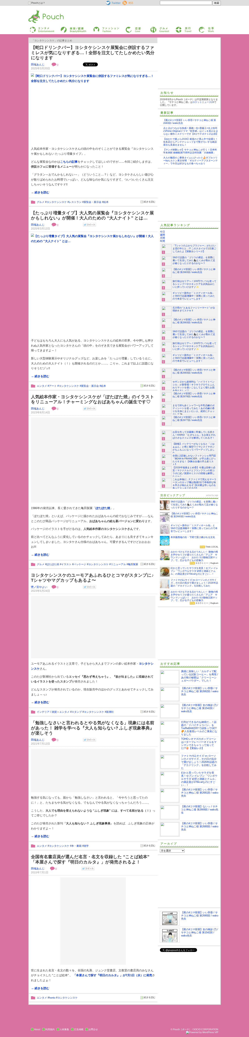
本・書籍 (76, 845)
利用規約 (50, 1029)
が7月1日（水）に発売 (112, 975)
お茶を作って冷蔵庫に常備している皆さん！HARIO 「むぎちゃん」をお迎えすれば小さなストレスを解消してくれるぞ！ (194, 435)
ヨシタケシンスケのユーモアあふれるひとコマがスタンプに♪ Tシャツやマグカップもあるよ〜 (92, 578)
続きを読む (149, 201)
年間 (162, 241)
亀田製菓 (133, 564)
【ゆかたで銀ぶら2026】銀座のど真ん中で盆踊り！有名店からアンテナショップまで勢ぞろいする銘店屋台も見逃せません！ (190, 142)
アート (53, 385)
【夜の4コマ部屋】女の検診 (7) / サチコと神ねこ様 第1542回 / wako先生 (199, 708)
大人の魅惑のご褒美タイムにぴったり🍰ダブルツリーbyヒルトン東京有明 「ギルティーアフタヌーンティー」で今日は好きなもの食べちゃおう (190, 160)
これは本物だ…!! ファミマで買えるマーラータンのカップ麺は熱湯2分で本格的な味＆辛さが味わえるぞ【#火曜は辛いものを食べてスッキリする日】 (194, 483)
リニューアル (118, 564)
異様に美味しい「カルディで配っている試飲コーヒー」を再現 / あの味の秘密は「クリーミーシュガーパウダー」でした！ (199, 676)
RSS (125, 2)
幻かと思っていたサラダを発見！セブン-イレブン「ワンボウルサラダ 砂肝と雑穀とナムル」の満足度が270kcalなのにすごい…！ (199, 779)
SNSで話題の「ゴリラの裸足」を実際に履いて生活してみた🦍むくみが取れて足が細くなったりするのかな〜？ (194, 260)
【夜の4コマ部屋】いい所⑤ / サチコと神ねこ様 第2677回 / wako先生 (194, 419)
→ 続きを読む (40, 192)
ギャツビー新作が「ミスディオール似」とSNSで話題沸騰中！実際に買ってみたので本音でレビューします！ (194, 296)
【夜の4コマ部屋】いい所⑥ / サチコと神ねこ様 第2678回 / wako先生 (194, 395)
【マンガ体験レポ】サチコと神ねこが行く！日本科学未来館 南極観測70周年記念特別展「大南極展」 (190, 151)
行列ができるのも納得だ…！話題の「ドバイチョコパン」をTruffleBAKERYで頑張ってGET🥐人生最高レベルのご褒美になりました (199, 728)
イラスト (66, 564)
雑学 (86, 845)
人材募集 (64, 1029)
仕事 (200, 27)
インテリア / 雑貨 (47, 711)
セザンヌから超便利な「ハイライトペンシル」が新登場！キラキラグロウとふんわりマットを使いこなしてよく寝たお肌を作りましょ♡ (194, 386)
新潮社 (110, 711)
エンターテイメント (40, 27)
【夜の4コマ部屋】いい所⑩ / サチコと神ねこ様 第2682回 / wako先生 (199, 691)
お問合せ (93, 1029)
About (37, 1029)
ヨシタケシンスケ (56, 202)
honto (52, 997)
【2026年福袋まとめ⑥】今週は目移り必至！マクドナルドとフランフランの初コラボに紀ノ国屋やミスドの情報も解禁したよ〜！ (194, 472)
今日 (162, 231)
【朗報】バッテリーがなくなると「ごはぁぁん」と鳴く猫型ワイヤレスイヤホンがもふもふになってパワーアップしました (194, 448)
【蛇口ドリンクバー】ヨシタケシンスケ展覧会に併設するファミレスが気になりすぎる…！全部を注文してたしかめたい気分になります (92, 52)
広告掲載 (78, 1029)
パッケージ (80, 564)
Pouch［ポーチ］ (38, 10)
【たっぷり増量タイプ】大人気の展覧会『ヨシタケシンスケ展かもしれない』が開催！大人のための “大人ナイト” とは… (92, 215)
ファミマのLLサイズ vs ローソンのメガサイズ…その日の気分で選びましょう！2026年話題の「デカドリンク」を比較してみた (199, 762)
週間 (162, 234)
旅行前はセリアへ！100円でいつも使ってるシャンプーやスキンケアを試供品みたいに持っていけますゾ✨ (194, 284)
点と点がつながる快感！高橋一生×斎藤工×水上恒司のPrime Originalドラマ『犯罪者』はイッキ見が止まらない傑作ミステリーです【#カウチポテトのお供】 (190, 131)
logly (216, 495)
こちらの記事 (69, 161)
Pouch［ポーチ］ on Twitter (113, 3)
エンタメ (42, 385)
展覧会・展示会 (92, 202)
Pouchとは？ (38, 3)
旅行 (177, 27)
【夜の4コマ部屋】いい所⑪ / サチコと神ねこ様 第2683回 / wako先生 (194, 271)
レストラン (75, 202)
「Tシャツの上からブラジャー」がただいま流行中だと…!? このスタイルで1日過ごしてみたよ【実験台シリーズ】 (194, 248)
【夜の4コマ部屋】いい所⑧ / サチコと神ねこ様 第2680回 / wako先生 (199, 826)
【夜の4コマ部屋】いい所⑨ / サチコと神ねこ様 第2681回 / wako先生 (199, 792)
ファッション (99, 27)
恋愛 (127, 27)
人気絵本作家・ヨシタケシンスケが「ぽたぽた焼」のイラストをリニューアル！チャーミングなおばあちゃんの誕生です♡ (92, 399)
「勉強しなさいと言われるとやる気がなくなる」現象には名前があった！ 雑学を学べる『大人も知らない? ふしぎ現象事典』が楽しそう (92, 727)
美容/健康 (65, 27)
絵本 (106, 202)
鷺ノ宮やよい (39, 586)
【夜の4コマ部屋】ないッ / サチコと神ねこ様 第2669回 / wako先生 (199, 809)
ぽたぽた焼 (52, 564)
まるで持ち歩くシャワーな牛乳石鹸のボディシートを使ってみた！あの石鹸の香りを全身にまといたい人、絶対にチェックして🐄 (194, 409)
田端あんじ (38, 64)
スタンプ (77, 711)
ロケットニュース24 (203, 102)
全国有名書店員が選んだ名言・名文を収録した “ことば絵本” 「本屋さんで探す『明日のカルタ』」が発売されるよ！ (90, 859)
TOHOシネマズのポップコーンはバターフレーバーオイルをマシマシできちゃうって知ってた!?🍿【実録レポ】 (199, 743)
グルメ (153, 27)
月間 (162, 237)
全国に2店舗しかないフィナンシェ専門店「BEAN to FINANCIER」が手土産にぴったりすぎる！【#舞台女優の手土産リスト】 (194, 460)
